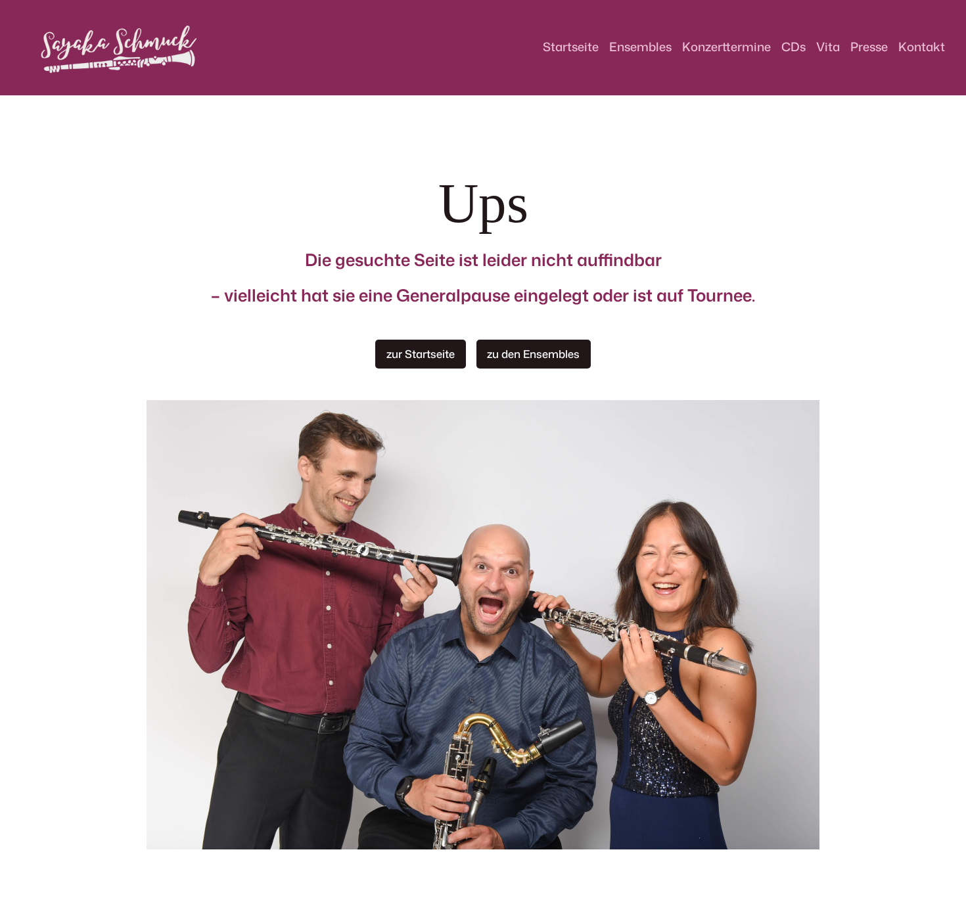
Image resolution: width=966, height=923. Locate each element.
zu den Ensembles (533, 353)
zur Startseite (420, 353)
